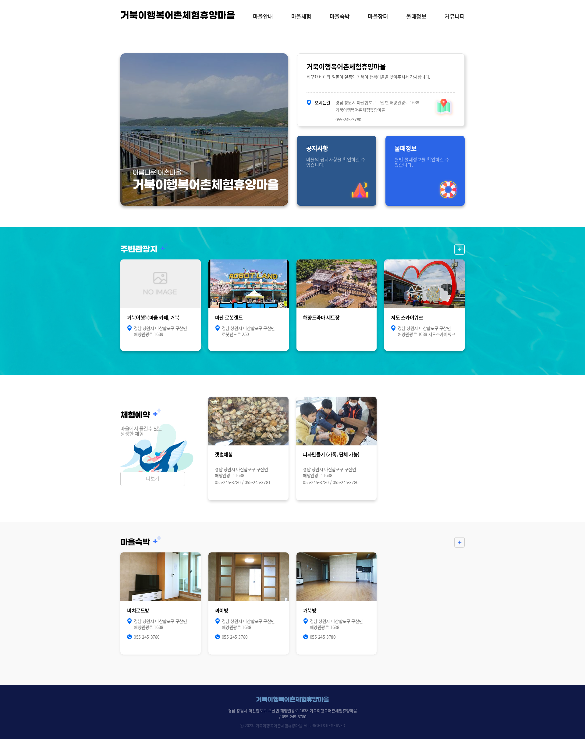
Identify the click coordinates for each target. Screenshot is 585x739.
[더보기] (459, 249)
